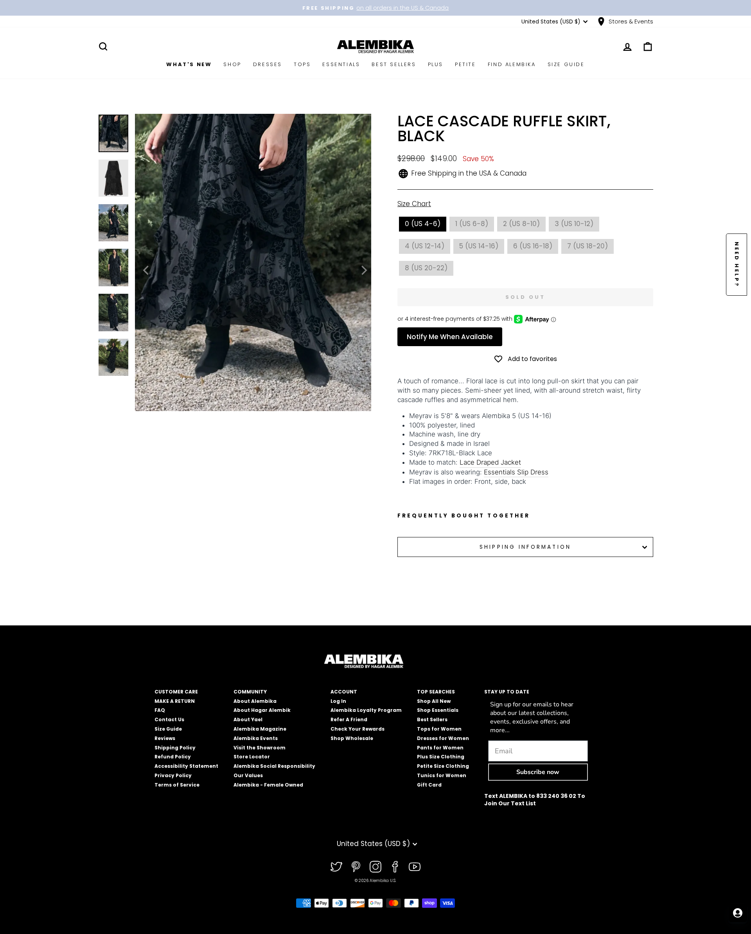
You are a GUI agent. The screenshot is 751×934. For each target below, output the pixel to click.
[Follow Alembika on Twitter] (336, 867)
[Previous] (146, 270)
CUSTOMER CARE (176, 691)
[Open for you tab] (737, 912)
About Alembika (255, 701)
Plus (435, 64)
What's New (189, 64)
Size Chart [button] (414, 203)
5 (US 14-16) (478, 246)
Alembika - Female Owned (268, 784)
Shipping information (525, 547)
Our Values (248, 775)
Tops (302, 64)
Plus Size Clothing (440, 756)
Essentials (341, 64)
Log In (338, 701)
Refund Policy (173, 756)
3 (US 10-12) (574, 223)
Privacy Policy (173, 775)
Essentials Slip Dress (516, 472)
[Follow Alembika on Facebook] (395, 867)
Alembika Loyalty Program (366, 710)
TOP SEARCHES (436, 691)
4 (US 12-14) (424, 246)
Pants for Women (440, 747)
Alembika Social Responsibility (274, 766)
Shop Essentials (437, 710)
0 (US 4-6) (422, 223)
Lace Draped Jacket (490, 462)
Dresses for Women (443, 738)
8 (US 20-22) (426, 268)
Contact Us (169, 719)
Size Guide (566, 64)
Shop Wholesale (352, 738)
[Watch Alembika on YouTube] (414, 867)
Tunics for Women (441, 775)
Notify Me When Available (450, 336)
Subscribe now (537, 772)
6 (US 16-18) (532, 246)
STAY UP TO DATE (506, 691)
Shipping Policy (175, 747)
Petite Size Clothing (443, 766)
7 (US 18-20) (587, 246)
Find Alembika (512, 64)
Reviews (165, 738)
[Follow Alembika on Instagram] (375, 867)
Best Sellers (394, 64)
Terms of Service (177, 784)
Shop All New (434, 701)
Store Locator (252, 756)
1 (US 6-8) (471, 223)
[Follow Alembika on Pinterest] (356, 867)
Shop (232, 64)
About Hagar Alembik (262, 710)
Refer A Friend (349, 719)
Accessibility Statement (186, 766)
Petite (465, 64)
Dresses (267, 64)
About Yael (248, 719)
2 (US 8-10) (521, 223)
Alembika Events (256, 738)
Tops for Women (439, 729)
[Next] (363, 270)
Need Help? (736, 264)
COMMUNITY (250, 691)
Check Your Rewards (357, 729)
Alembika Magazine (260, 729)
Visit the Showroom (260, 747)
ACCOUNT (344, 691)
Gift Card (429, 784)
